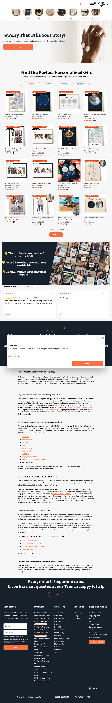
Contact (92, 630)
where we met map (50, 410)
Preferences (11, 357)
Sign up (16, 647)
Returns (92, 618)
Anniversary (29, 84)
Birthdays (25, 442)
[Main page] (101, 4)
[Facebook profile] (91, 689)
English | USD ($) (97, 642)
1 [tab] (48, 61)
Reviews (77, 618)
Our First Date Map (29, 541)
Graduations (27, 448)
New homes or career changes (34, 459)
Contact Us (56, 594)
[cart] (86, 4)
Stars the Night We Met (31, 549)
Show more (56, 235)
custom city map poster (61, 494)
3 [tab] (59, 61)
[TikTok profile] (98, 689)
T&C (90, 621)
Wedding (63, 84)
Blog (76, 616)
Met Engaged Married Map (32, 543)
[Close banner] (103, 338)
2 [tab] (53, 61)
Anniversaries (27, 440)
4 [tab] (64, 61)
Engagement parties (30, 457)
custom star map (73, 407)
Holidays (25, 454)
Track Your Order (95, 613)
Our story (78, 613)
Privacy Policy (11, 641)
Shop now (18, 47)
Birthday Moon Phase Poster (33, 546)
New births (26, 445)
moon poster (87, 407)
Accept (88, 363)
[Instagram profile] (94, 689)
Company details (95, 627)
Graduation (47, 84)
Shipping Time (94, 616)
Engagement (81, 84)
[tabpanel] (56, 41)
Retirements (27, 451)
